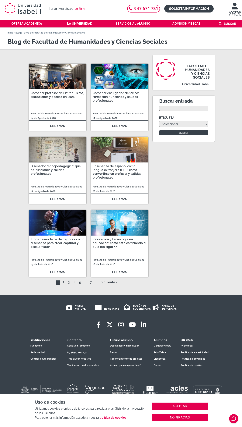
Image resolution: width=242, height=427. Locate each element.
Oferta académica (26, 23)
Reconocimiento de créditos (126, 359)
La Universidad (79, 23)
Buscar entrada (176, 101)
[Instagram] (121, 324)
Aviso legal (187, 345)
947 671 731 (146, 8)
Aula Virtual (160, 352)
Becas (113, 352)
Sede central (37, 352)
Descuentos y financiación (124, 345)
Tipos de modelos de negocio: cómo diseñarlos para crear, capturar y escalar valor (57, 243)
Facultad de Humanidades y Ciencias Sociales (57, 113)
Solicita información (189, 9)
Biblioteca (159, 359)
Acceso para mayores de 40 (125, 365)
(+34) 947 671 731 (77, 352)
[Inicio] (62, 9)
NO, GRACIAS (180, 417)
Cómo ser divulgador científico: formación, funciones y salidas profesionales (116, 96)
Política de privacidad (193, 359)
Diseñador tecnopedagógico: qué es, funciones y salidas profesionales (56, 170)
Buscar (230, 24)
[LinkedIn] (143, 324)
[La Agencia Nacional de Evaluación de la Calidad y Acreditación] (95, 389)
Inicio (10, 32)
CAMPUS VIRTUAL (235, 13)
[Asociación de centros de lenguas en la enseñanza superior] (176, 390)
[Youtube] (132, 324)
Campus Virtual (162, 345)
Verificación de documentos (83, 365)
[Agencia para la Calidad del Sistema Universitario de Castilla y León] (123, 389)
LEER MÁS (57, 126)
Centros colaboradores (43, 359)
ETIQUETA (166, 117)
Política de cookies (191, 365)
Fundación (36, 345)
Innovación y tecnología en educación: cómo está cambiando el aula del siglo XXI (119, 243)
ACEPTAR (180, 406)
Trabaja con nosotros (79, 359)
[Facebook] (98, 324)
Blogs (19, 32)
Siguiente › (109, 282)
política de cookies (113, 417)
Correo (157, 365)
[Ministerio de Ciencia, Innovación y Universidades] (41, 389)
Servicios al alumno (133, 23)
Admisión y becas (186, 23)
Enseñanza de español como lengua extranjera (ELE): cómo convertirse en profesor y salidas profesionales (117, 171)
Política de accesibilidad (195, 352)
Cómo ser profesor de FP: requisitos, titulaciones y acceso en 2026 (57, 95)
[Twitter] (110, 324)
